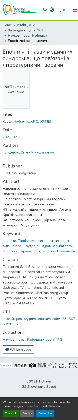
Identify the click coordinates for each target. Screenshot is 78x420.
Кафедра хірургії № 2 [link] (25, 30)
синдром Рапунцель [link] (58, 251)
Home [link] (7, 25)
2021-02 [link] (10, 137)
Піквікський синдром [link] (35, 240)
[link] (39, 121)
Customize (45, 413)
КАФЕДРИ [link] (26, 25)
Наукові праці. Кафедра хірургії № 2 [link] (29, 35)
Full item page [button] (20, 349)
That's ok (10, 413)
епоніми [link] (9, 240)
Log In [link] (60, 9)
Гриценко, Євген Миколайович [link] (28, 152)
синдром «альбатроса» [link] (55, 246)
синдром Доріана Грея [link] (21, 251)
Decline (27, 413)
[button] (21, 9)
